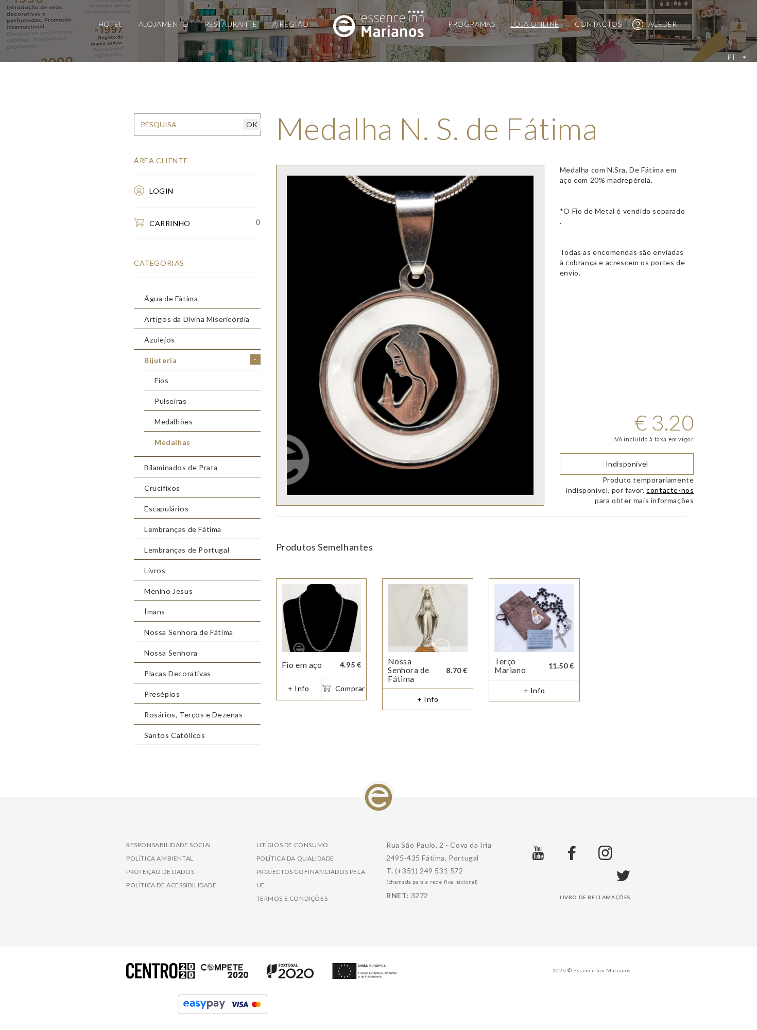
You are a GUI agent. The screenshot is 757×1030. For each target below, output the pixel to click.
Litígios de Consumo (292, 845)
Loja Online (534, 24)
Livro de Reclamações (595, 897)
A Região (290, 24)
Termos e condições (292, 898)
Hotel (110, 24)
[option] (410, 335)
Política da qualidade (295, 858)
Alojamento (164, 24)
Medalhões (173, 421)
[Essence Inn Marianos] (378, 23)
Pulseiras (170, 401)
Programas (471, 24)
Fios (161, 380)
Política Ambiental (160, 858)
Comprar (349, 688)
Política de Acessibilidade (171, 885)
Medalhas (172, 442)
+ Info (298, 688)
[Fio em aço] (322, 618)
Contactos (598, 24)
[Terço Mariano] (534, 618)
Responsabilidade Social (169, 845)
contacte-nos (670, 490)
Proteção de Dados (160, 872)
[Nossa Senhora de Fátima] (428, 618)
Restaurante (230, 24)
